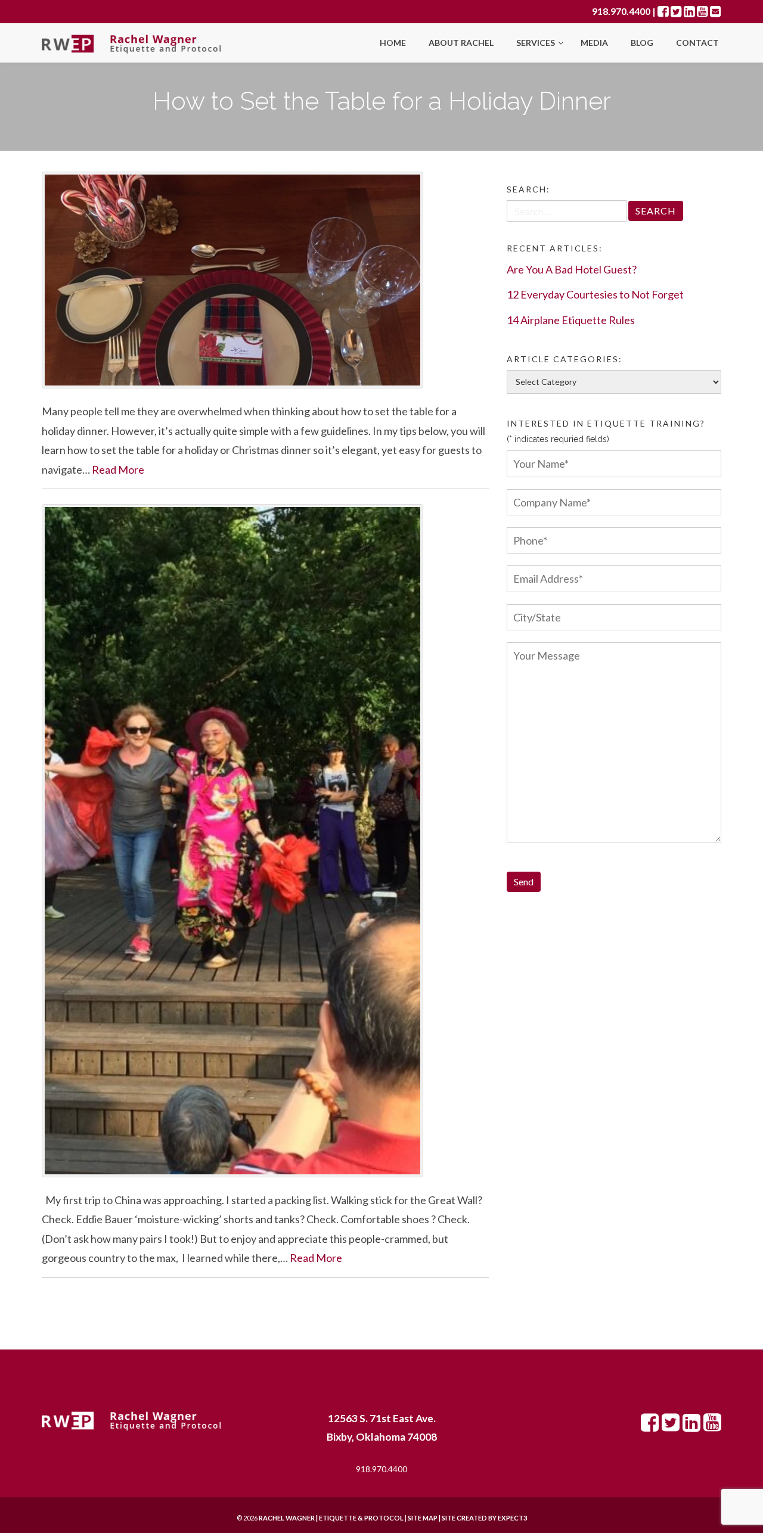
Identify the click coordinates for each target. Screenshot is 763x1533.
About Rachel (461, 43)
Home (393, 43)
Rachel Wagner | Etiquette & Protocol (331, 1518)
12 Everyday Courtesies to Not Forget (595, 294)
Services (536, 43)
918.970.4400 (621, 11)
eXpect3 (512, 1518)
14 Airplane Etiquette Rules (571, 319)
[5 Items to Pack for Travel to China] (265, 840)
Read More (118, 469)
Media (594, 43)
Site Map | (453, 1518)
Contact (697, 43)
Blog (642, 43)
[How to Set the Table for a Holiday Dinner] (265, 280)
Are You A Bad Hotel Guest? (572, 269)
